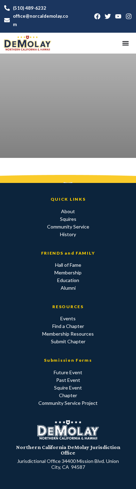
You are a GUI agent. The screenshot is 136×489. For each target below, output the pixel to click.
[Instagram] (129, 16)
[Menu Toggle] (125, 43)
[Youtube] (118, 16)
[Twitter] (108, 16)
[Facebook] (97, 16)
